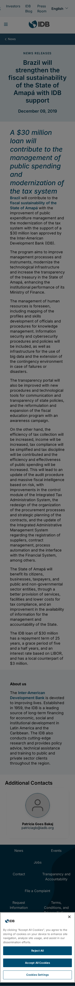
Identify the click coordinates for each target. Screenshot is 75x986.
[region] (37, 947)
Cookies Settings (37, 974)
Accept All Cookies (37, 962)
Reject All (37, 950)
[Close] (69, 916)
